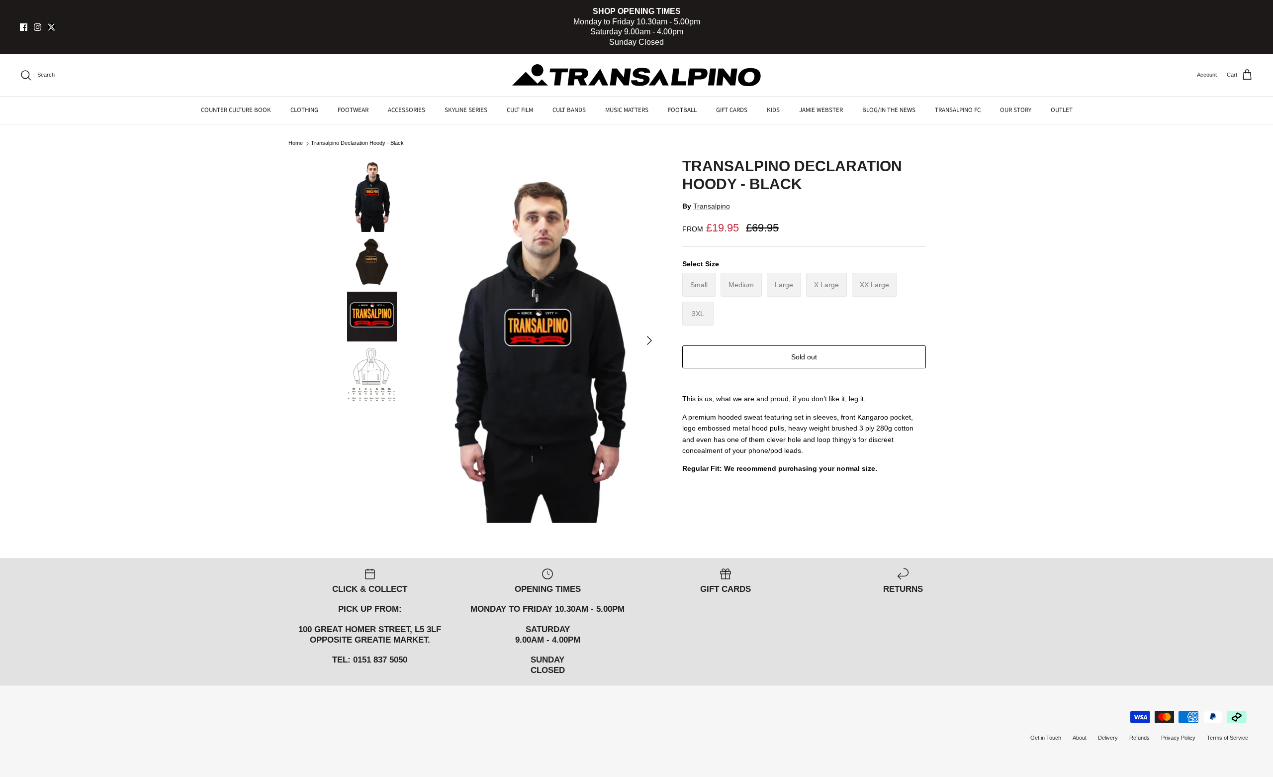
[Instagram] (37, 27)
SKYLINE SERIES (466, 110)
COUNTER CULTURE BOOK (236, 110)
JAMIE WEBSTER (821, 110)
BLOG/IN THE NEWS (888, 110)
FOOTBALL (682, 110)
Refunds (1139, 738)
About (1080, 738)
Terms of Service (1227, 738)
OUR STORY (1015, 110)
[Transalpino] (636, 75)
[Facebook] (23, 27)
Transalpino (711, 206)
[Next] (649, 340)
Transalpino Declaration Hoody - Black (357, 143)
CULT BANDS (569, 110)
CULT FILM (520, 110)
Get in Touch (1045, 738)
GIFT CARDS (731, 110)
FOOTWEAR (353, 110)
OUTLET (1062, 110)
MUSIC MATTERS (626, 110)
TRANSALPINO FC (958, 110)
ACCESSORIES (406, 110)
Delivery (1108, 738)
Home (295, 143)
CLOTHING (304, 110)
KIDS (773, 110)
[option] (538, 340)
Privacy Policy (1178, 738)
